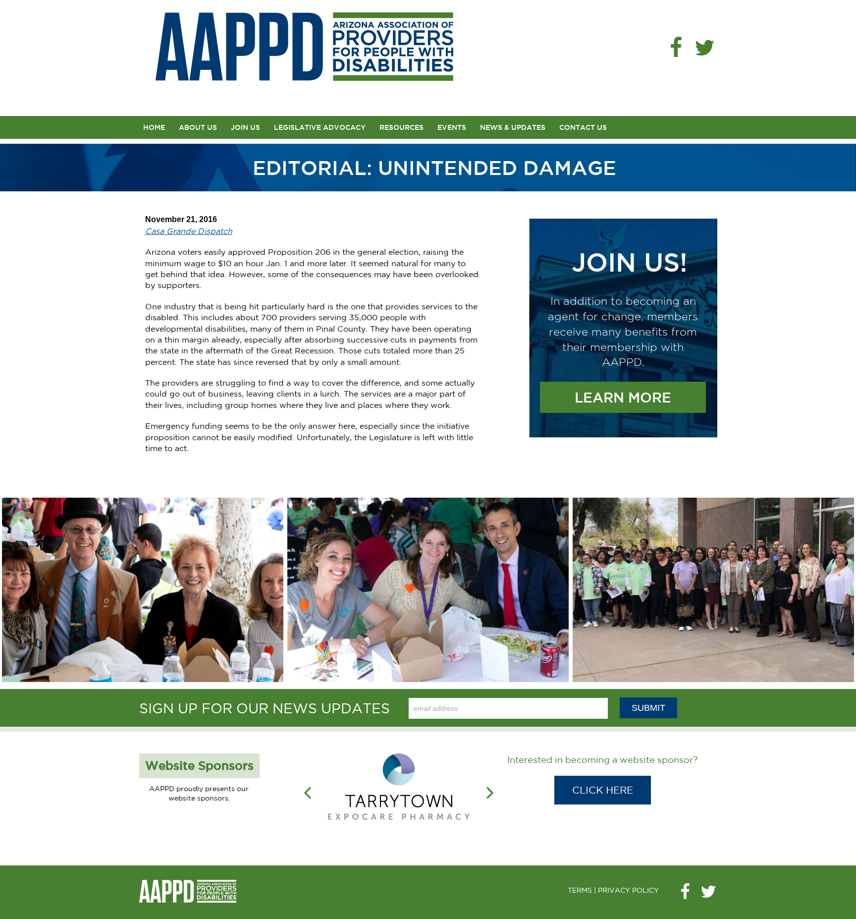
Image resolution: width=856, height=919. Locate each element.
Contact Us (583, 127)
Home (154, 127)
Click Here (602, 790)
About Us (198, 127)
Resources (401, 127)
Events (451, 127)
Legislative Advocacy (320, 127)
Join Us (245, 127)
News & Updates (512, 127)
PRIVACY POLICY (628, 890)
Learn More (623, 397)
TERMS (580, 890)
